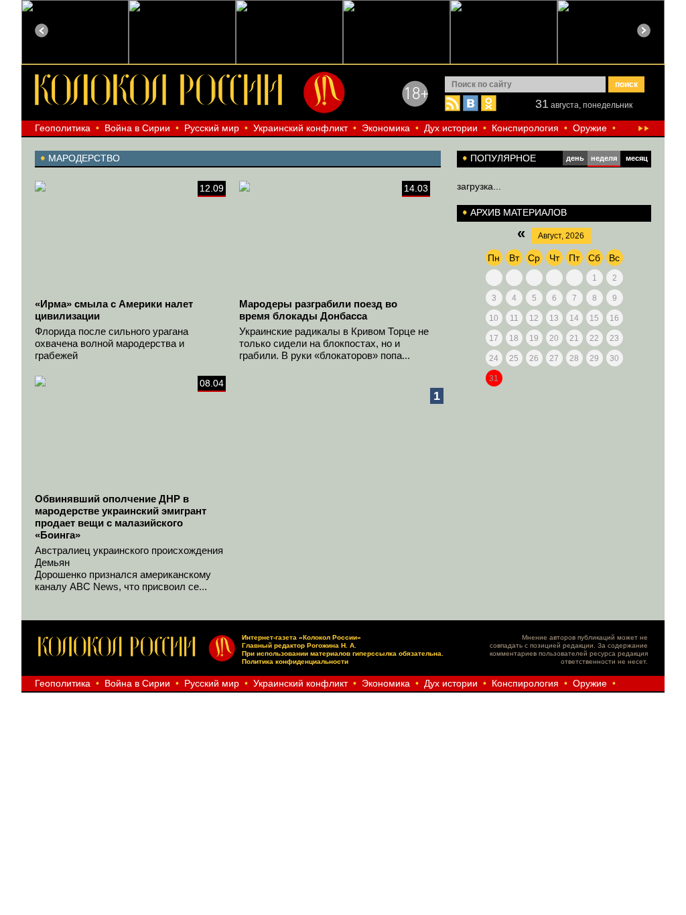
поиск (626, 84)
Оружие (590, 128)
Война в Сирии (137, 128)
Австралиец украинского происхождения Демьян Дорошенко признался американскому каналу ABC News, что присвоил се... (129, 568)
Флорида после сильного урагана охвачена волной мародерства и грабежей (111, 343)
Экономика (386, 128)
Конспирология (525, 128)
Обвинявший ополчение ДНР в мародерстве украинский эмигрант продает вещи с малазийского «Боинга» (120, 517)
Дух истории (451, 128)
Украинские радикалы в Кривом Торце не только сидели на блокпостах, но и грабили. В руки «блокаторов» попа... (334, 343)
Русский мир (211, 128)
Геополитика (62, 128)
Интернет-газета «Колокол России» (301, 637)
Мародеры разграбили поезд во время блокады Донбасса (318, 310)
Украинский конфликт (300, 128)
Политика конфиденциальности (295, 661)
